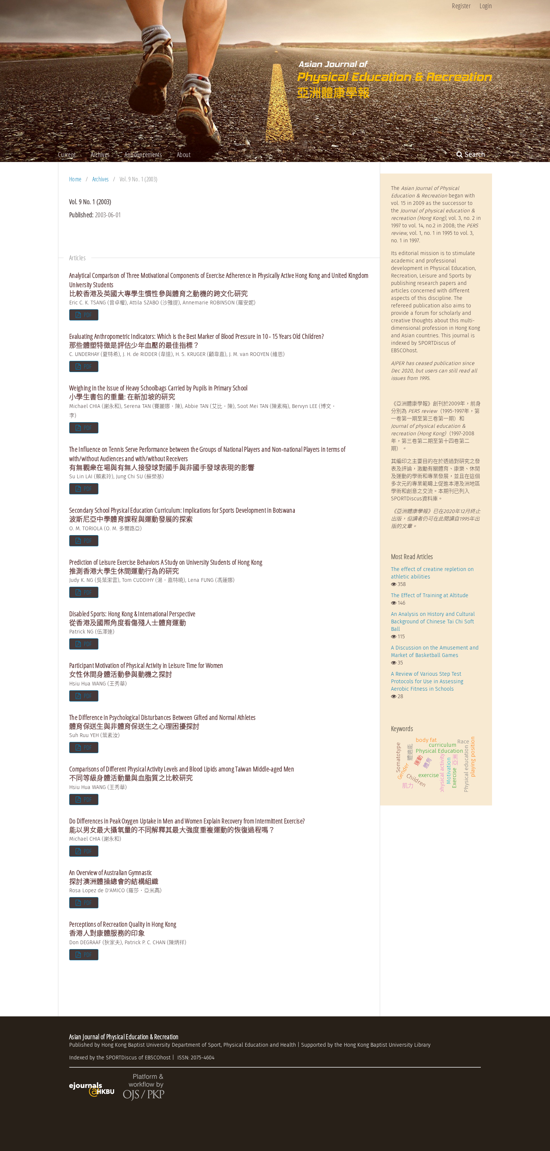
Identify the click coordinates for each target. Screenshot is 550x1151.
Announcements (143, 154)
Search (474, 154)
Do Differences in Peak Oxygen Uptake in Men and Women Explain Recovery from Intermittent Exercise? (187, 825)
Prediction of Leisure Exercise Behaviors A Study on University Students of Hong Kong (165, 567)
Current (67, 154)
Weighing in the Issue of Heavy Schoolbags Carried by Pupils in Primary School (158, 392)
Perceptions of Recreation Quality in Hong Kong (123, 928)
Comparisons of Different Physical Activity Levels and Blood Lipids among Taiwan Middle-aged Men (181, 773)
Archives (100, 154)
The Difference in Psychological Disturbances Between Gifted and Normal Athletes (162, 722)
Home (75, 179)
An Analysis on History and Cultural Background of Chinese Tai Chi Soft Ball (433, 621)
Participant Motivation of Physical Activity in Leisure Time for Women (146, 670)
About (183, 154)
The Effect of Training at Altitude (429, 595)
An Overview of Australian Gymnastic (114, 877)
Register (461, 5)
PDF (87, 315)
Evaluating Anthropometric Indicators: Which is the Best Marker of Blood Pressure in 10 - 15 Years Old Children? (196, 341)
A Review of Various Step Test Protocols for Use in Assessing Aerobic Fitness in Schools (427, 681)
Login (486, 5)
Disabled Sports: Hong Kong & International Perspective (132, 618)
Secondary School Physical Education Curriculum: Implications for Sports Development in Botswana (182, 515)
